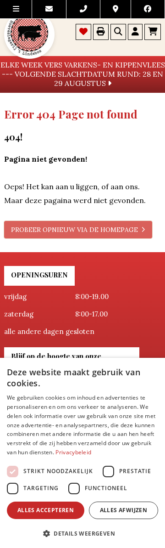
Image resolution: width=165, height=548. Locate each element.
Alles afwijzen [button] (124, 510)
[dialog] (82, 453)
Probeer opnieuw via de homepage (74, 230)
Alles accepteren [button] (45, 510)
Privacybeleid (73, 452)
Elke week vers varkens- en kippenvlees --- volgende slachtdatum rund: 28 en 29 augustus (82, 73)
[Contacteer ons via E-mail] (49, 9)
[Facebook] (148, 9)
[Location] (115, 9)
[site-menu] (16, 9)
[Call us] (83, 9)
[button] (82, 533)
